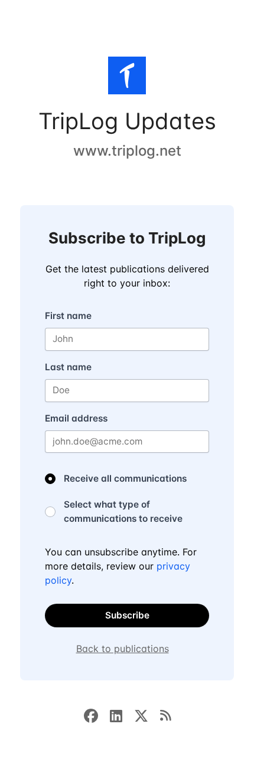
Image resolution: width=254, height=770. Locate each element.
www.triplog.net (127, 150)
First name (68, 315)
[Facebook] (97, 714)
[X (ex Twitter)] (147, 714)
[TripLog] (126, 78)
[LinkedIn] (122, 714)
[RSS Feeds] (165, 714)
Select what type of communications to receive (123, 511)
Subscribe (127, 615)
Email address (76, 418)
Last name (68, 367)
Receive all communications (125, 478)
